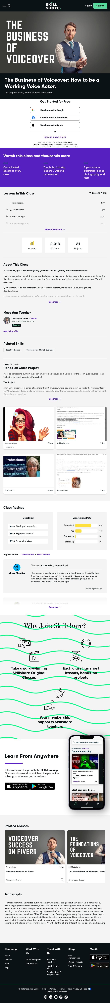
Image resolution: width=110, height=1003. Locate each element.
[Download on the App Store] (16, 786)
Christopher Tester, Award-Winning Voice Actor (28, 92)
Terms (62, 989)
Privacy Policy (47, 144)
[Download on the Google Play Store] (97, 966)
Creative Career (13, 350)
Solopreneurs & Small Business (39, 350)
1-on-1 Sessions (75, 966)
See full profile (10, 331)
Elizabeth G (9, 490)
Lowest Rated (27, 554)
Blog (6, 968)
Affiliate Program (33, 960)
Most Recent (43, 554)
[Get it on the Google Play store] (43, 786)
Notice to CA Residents (57, 992)
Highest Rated (10, 554)
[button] (4, 6)
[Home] (53, 5)
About (7, 956)
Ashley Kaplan (63, 443)
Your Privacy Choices (77, 989)
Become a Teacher (51, 961)
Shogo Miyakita (17, 573)
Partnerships (31, 964)
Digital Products (75, 962)
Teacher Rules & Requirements (54, 973)
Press (7, 964)
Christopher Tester (24, 318)
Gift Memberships (74, 957)
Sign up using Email (55, 137)
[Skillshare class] (35, 847)
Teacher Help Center (53, 967)
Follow (34, 318)
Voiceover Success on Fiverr (20, 871)
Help (44, 989)
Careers (8, 960)
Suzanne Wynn (11, 443)
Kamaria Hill (62, 490)
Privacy (52, 989)
